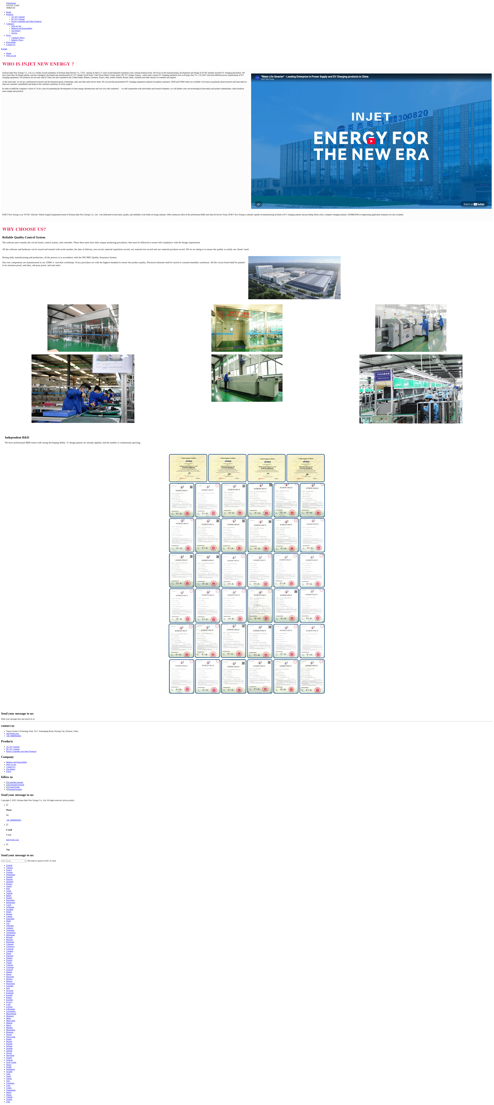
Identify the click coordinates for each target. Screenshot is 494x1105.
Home (8, 12)
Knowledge (11, 42)
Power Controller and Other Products (26, 21)
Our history (16, 31)
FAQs (8, 771)
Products (9, 14)
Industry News (17, 40)
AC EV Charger (18, 17)
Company (10, 24)
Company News (18, 38)
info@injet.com (12, 733)
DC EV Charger (18, 19)
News (8, 35)
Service (14, 33)
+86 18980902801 (13, 736)
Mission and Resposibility (21, 28)
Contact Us (10, 44)
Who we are (16, 26)
